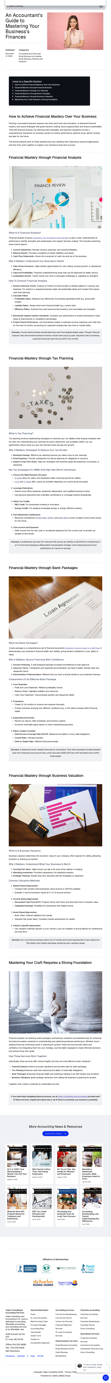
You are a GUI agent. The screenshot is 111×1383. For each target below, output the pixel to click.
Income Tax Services (64, 1321)
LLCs (17, 481)
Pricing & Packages (38, 1325)
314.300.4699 (19, 1344)
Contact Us (35, 1339)
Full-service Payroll (64, 1318)
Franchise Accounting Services (89, 1316)
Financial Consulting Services (88, 1340)
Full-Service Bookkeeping (66, 1314)
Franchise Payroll (87, 1325)
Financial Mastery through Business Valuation (34, 96)
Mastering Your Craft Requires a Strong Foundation (36, 99)
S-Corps (18, 478)
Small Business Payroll (65, 1349)
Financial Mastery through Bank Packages (32, 93)
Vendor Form (36, 1336)
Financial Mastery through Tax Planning (31, 91)
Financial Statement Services (64, 1327)
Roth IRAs (63, 518)
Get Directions (13, 1351)
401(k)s (50, 518)
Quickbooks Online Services (91, 1349)
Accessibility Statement (40, 1343)
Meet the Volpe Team (39, 1321)
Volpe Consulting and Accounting (73, 1096)
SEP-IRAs (42, 518)
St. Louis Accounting (39, 1318)
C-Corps (27, 481)
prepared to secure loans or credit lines (82, 648)
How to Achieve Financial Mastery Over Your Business (37, 85)
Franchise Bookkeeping (89, 1321)
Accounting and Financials (30, 53)
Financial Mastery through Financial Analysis (33, 87)
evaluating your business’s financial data (50, 238)
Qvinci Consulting (87, 1328)
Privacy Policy (71, 1372)
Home (33, 1314)
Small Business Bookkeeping (62, 1354)
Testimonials (36, 1332)
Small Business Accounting (30, 56)
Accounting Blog (37, 1328)
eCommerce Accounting (90, 1345)
